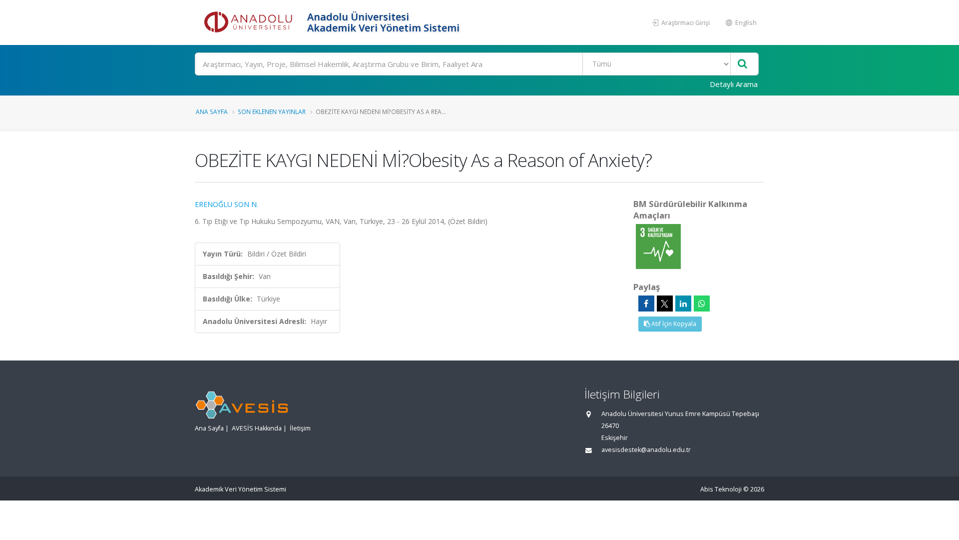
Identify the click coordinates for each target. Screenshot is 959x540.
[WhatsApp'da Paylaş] (702, 304)
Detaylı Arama (734, 84)
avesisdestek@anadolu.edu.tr (646, 450)
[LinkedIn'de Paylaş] (683, 304)
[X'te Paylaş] (665, 304)
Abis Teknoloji (721, 489)
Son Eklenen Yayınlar (272, 112)
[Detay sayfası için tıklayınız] (658, 245)
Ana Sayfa (212, 112)
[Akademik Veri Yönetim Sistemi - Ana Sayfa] (250, 22)
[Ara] (742, 64)
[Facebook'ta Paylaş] (646, 304)
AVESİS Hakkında (257, 428)
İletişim (300, 428)
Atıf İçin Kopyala (673, 324)
